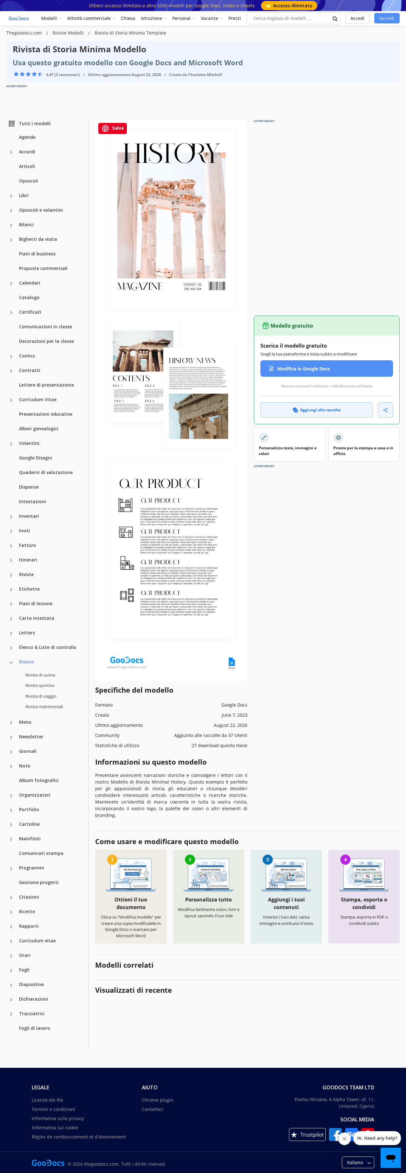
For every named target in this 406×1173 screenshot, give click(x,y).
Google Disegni (35, 458)
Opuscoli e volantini (41, 210)
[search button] (335, 18)
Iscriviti (387, 18)
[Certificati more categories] (11, 312)
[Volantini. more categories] (11, 444)
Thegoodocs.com (24, 33)
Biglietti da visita (38, 239)
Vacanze (209, 18)
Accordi (27, 152)
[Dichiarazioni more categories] (11, 999)
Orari (24, 955)
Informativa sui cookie (55, 1128)
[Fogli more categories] (11, 970)
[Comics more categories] (11, 356)
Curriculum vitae (37, 941)
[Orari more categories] (11, 956)
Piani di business (37, 254)
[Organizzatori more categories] (11, 795)
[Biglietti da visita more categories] (11, 240)
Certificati (30, 312)
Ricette (27, 911)
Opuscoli (28, 181)
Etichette (29, 589)
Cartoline (29, 824)
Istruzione (151, 18)
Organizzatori (34, 795)
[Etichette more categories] (11, 589)
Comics (27, 356)
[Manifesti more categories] (11, 839)
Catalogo (29, 297)
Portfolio (29, 809)
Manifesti (30, 839)
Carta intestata (36, 618)
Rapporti (29, 926)
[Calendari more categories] (11, 283)
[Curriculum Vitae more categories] (11, 400)
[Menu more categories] (11, 723)
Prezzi (234, 18)
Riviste (26, 574)
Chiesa (128, 18)
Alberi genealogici (38, 429)
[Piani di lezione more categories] (11, 604)
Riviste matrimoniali (44, 706)
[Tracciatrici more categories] (11, 1014)
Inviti (24, 531)
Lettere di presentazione (46, 385)
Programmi (31, 868)
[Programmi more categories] (11, 868)
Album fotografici (39, 780)
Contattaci (152, 1109)
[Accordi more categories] (11, 152)
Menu (25, 722)
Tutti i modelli (35, 123)
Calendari (29, 283)
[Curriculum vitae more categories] (11, 941)
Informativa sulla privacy (58, 1118)
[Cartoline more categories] (11, 825)
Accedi (357, 18)
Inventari (29, 516)
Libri (24, 195)
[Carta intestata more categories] (11, 619)
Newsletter (31, 737)
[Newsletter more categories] (11, 737)
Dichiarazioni (33, 999)
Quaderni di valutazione (46, 472)
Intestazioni (32, 501)
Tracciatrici (31, 1013)
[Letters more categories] (11, 633)
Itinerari (28, 560)
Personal (181, 18)
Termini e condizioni (53, 1109)
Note (24, 766)
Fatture (27, 545)
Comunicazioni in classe (45, 327)
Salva (117, 128)
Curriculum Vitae (37, 399)
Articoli (27, 166)
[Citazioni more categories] (11, 897)
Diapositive (31, 984)
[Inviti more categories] (11, 531)
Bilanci (26, 224)
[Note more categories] (11, 766)
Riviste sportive (39, 685)
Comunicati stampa (41, 853)
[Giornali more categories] (11, 752)
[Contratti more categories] (11, 371)
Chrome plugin (158, 1100)
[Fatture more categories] (11, 546)
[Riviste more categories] (11, 575)
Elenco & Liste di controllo (47, 647)
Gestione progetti (39, 882)
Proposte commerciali (43, 268)
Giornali (27, 751)
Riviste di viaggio (40, 696)
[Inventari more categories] (11, 517)
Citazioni (29, 897)
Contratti (29, 370)
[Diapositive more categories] (11, 985)
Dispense (29, 487)
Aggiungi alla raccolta (320, 410)
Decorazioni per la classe (46, 341)
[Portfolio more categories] (11, 810)
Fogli (24, 970)
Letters (27, 633)
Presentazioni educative (45, 414)
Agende (27, 137)
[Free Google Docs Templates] (19, 18)
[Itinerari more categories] (11, 560)
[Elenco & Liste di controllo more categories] (11, 648)
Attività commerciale (89, 18)
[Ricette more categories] (11, 912)
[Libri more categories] (11, 196)
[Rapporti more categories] (11, 927)
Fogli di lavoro (34, 1028)
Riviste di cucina (40, 675)
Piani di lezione (35, 603)
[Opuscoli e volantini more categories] (11, 210)
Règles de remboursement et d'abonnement (79, 1137)
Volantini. (30, 443)
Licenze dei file (47, 1100)
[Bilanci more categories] (11, 225)
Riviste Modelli (69, 33)
